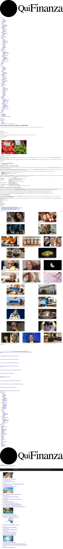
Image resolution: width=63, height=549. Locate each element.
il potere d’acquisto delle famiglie (16, 176)
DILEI (38, 469)
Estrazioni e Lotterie (5, 33)
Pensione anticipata (5, 402)
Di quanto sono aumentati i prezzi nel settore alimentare (7, 163)
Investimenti (4, 67)
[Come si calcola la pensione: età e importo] (32, 500)
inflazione (2, 156)
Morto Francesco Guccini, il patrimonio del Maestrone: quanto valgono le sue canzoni (10, 390)
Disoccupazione (5, 406)
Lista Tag (2, 446)
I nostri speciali (3, 49)
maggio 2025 (11, 196)
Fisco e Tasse (3, 21)
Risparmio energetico (5, 42)
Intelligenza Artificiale (5, 61)
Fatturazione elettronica (4, 441)
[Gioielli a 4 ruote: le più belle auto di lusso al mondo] (32, 533)
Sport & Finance (3, 79)
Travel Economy (5, 30)
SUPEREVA (48, 469)
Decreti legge (3, 426)
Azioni (3, 45)
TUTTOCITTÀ (36, 469)
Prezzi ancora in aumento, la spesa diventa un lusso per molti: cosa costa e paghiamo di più (11, 207)
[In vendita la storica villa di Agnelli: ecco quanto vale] (32, 485)
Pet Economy (4, 31)
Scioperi (4, 34)
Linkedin (2, 133)
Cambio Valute (4, 105)
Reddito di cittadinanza (4, 429)
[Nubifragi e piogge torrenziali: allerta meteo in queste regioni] (32, 515)
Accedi (1, 17)
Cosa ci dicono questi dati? (4, 164)
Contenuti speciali (2, 465)
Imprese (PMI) (4, 68)
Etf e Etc (4, 92)
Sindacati (2, 436)
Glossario (2, 96)
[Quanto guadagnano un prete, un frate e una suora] (32, 475)
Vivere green (4, 90)
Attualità (2, 62)
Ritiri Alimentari (5, 81)
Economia (2, 66)
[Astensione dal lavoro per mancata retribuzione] (32, 546)
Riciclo (4, 41)
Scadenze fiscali (3, 115)
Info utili (2, 32)
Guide (2, 98)
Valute (3, 48)
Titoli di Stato (4, 94)
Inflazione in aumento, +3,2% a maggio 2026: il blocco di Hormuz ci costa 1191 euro (11, 209)
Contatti (2, 111)
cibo (4, 156)
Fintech (4, 60)
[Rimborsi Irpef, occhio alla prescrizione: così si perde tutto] (32, 521)
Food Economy (4, 29)
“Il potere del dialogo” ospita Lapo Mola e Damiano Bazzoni (7, 373)
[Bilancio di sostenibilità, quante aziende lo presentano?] (32, 528)
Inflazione (1, 201)
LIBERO (18, 469)
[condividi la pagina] (0, 138)
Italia (0, 156)
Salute (2, 109)
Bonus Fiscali (4, 69)
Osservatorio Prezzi (3, 84)
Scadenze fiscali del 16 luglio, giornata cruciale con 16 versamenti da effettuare (9, 359)
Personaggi (2, 82)
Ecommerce (2, 430)
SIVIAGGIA (40, 469)
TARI (2, 444)
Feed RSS (11, 465)
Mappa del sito (8, 465)
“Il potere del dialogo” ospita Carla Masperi (5, 376)
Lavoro (2, 71)
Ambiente (4, 86)
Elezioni (4, 36)
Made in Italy (3, 432)
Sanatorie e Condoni (3, 433)
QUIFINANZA (43, 469)
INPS (2, 427)
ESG (3, 39)
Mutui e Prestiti (4, 75)
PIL (1, 440)
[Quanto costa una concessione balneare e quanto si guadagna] (32, 490)
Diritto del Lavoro (5, 73)
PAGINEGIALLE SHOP (27, 469)
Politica (2, 83)
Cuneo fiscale (3, 442)
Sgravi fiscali (2, 431)
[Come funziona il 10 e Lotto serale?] (32, 480)
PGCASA (30, 469)
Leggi (3, 22)
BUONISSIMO (46, 469)
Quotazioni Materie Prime (6, 59)
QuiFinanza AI (3, 26)
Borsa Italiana (4, 44)
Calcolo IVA (4, 56)
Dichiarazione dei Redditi (6, 52)
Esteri (2, 37)
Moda (3, 77)
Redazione (2, 423)
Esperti (2, 63)
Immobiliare (2, 27)
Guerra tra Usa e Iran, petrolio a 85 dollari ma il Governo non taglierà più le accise (9, 362)
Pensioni (2, 23)
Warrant (4, 46)
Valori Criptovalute (5, 58)
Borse (2, 43)
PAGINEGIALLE (23, 469)
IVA (1, 434)
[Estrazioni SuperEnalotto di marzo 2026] (32, 511)
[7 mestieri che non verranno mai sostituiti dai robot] (32, 539)
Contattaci (5, 465)
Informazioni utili (3, 399)
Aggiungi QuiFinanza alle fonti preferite (6, 116)
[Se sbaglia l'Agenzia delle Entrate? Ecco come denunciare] (32, 495)
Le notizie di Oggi (3, 445)
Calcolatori (2, 103)
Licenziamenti (3, 435)
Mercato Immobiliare (3, 407)
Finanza (4, 19)
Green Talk (4, 40)
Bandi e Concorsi (5, 25)
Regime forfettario (5, 398)
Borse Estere (4, 47)
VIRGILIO (20, 469)
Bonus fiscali (4, 396)
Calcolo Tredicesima (5, 57)
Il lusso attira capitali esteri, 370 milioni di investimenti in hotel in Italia (8, 387)
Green (2, 38)
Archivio (14, 465)
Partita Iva (4, 54)
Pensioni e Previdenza (5, 55)
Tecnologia (2, 107)
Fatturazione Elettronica (5, 53)
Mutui (3, 101)
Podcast (2, 97)
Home (2, 121)
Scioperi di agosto (3, 114)
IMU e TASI (2, 439)
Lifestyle (2, 28)
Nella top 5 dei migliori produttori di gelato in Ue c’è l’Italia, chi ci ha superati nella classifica (10, 380)
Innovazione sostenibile (5, 88)
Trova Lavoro (4, 24)
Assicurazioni (4, 51)
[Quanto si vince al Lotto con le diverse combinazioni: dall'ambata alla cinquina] (32, 505)
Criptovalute (4, 99)
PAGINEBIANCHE (33, 469)
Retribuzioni (4, 405)
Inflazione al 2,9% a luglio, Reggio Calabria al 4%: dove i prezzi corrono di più (10, 208)
